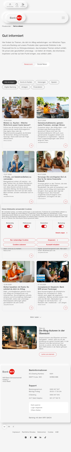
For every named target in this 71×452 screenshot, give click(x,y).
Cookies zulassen (19, 244)
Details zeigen (60, 233)
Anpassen (51, 240)
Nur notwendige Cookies (19, 240)
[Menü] (63, 17)
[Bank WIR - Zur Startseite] (16, 18)
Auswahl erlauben (52, 244)
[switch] (25, 226)
